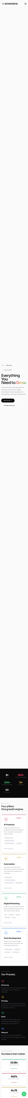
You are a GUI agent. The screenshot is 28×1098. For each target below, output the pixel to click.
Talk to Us (7, 400)
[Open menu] (25, 4)
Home (3, 365)
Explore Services (9, 405)
